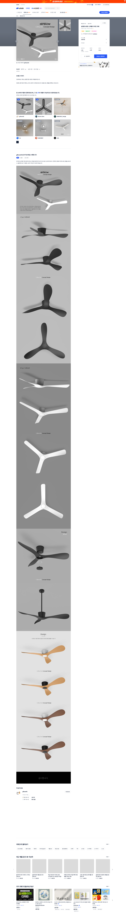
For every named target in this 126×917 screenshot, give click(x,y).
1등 (18, 99)
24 (25, 69)
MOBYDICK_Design (61, 116)
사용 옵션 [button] (82, 42)
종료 (17, 16)
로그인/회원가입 (106, 4)
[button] (94, 38)
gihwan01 (26, 62)
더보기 (107, 844)
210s (58, 138)
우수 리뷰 (18, 909)
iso (20, 138)
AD (124, 0)
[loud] (17, 4)
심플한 (21, 157)
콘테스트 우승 (57, 909)
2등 (37, 99)
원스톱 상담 (63, 12)
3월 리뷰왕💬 (67, 909)
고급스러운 (26, 157)
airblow (95, 34)
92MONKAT (40, 138)
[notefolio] (23, 4)
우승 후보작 (57, 99)
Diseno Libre (41, 116)
